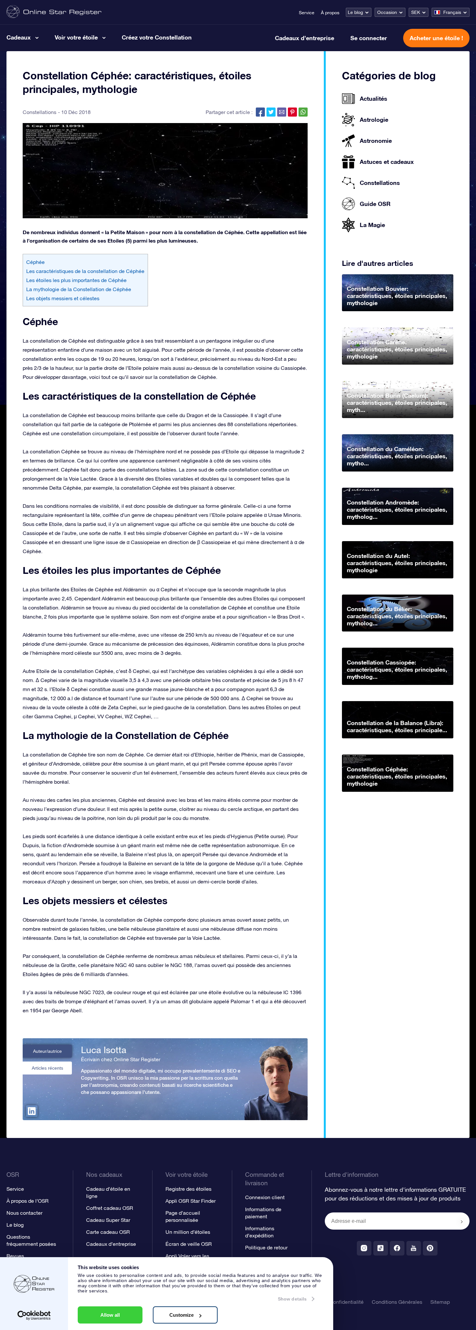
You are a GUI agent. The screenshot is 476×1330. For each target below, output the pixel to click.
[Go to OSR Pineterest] (430, 1248)
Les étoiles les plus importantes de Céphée (76, 280)
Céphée (35, 262)
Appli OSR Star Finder (190, 1201)
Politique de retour (266, 1247)
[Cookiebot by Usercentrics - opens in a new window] (34, 1315)
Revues (15, 1256)
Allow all (110, 1315)
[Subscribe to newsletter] (462, 1221)
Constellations (39, 112)
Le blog (355, 12)
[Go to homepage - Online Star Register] (53, 12)
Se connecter (368, 37)
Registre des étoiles (188, 1189)
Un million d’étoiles (187, 1232)
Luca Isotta (103, 1050)
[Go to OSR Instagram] (364, 1248)
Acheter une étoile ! (436, 37)
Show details (292, 1299)
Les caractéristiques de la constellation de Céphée (85, 271)
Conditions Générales (397, 1302)
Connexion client (265, 1197)
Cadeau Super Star (108, 1220)
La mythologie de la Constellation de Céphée (78, 289)
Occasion (387, 12)
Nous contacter (24, 1213)
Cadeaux (18, 37)
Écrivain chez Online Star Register (120, 1059)
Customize (181, 1315)
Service (306, 12)
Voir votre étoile (76, 37)
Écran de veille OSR (188, 1244)
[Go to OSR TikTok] (380, 1248)
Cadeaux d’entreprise (304, 37)
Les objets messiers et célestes (62, 298)
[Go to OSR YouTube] (413, 1248)
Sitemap (440, 1302)
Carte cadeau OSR (108, 1232)
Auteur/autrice (47, 1051)
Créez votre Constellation (157, 37)
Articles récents (47, 1068)
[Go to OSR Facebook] (397, 1248)
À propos (330, 12)
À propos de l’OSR (27, 1201)
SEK (415, 12)
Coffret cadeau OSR (109, 1208)
